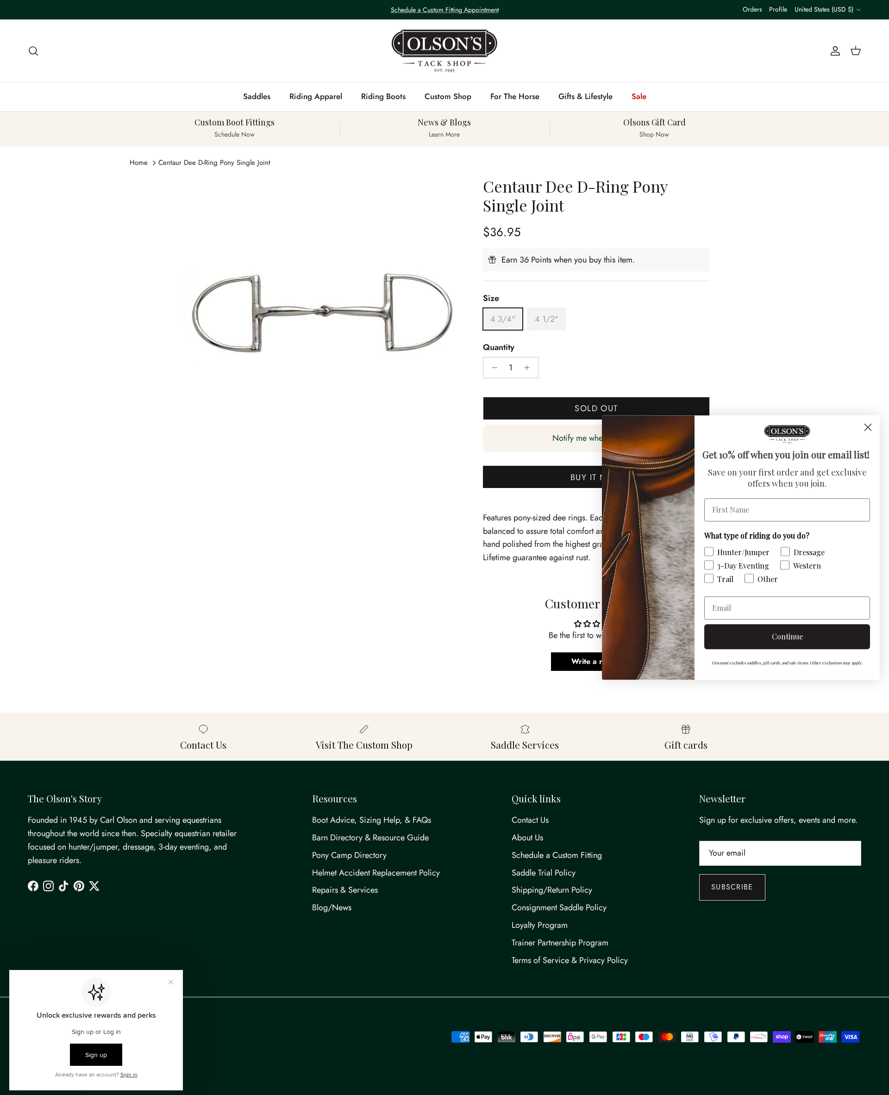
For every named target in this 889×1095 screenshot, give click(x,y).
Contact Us (530, 820)
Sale (639, 96)
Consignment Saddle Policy (559, 907)
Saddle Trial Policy (544, 873)
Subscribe (732, 887)
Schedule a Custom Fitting (557, 855)
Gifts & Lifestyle (585, 96)
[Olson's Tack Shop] (444, 51)
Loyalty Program (540, 925)
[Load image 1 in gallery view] (321, 316)
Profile (778, 9)
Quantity (498, 347)
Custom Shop (448, 96)
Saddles (256, 96)
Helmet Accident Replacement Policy (376, 873)
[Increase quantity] (529, 367)
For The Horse (514, 96)
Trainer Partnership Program (560, 943)
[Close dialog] (868, 427)
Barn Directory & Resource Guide (370, 838)
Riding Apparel (315, 96)
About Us (527, 838)
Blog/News (331, 907)
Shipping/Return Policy (552, 890)
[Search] (33, 50)
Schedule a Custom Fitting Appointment (445, 9)
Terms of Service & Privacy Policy (570, 960)
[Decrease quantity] (492, 367)
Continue (787, 636)
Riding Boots (383, 96)
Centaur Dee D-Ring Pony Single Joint (214, 162)
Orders (752, 9)
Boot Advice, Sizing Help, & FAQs (371, 820)
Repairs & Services (345, 890)
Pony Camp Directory (349, 855)
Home (139, 162)
